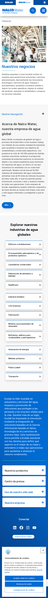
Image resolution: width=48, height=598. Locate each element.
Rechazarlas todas (24, 584)
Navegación (12, 114)
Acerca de (7, 21)
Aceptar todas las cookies (24, 578)
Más (7, 205)
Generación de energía (18, 349)
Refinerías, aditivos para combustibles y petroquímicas (22, 336)
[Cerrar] (43, 550)
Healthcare (13, 285)
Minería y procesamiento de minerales (20, 325)
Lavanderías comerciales (19, 265)
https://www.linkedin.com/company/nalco (14, 527)
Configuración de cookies (24, 590)
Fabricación (13, 315)
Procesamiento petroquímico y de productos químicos (23, 254)
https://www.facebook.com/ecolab (21, 527)
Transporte (13, 376)
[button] (33, 10)
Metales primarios (16, 358)
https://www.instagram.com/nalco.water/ (28, 527)
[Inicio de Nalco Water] (11, 11)
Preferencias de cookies (23, 536)
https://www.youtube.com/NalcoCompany (34, 527)
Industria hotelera (16, 297)
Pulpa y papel (14, 367)
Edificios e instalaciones (19, 244)
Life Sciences (14, 306)
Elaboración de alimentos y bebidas (20, 275)
